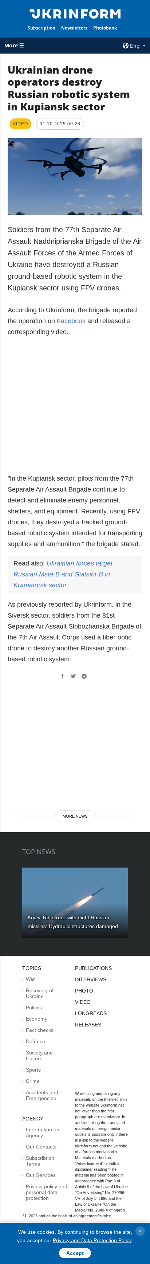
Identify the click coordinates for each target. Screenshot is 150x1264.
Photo (84, 991)
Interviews (90, 979)
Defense (35, 1041)
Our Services (41, 1175)
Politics (34, 1007)
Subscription (41, 28)
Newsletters (74, 28)
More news (75, 816)
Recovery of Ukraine (40, 993)
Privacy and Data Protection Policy (92, 1240)
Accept (75, 1253)
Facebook (72, 321)
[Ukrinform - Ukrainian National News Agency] (75, 13)
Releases (88, 1025)
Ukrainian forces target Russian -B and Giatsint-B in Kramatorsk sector (62, 574)
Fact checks (40, 1030)
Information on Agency (42, 1132)
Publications (93, 968)
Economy (36, 1019)
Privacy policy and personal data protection (46, 1192)
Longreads (91, 1013)
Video (83, 1002)
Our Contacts (41, 1147)
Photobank (105, 28)
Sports (33, 1070)
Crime (33, 1081)
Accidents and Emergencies (42, 1095)
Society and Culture (39, 1055)
